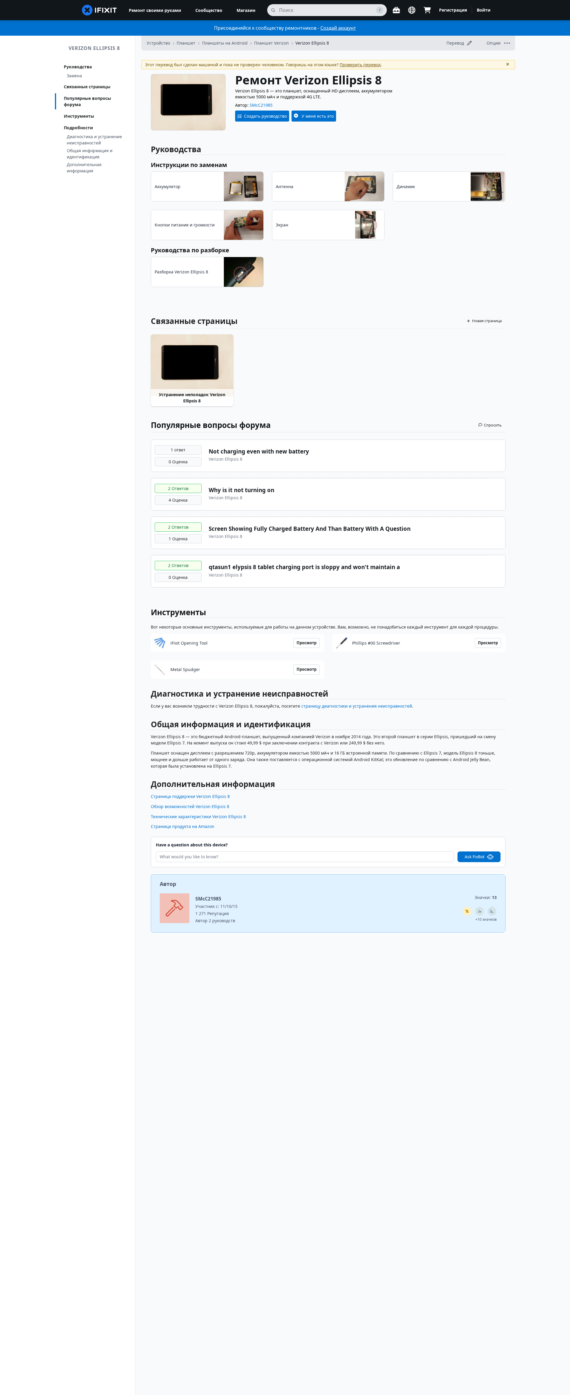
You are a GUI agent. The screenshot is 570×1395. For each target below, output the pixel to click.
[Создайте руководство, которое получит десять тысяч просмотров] (467, 911)
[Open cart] (427, 10)
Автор (168, 883)
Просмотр (306, 642)
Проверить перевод (360, 64)
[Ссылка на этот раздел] (148, 695)
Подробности (78, 127)
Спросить (493, 425)
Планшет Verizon (271, 43)
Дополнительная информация (84, 168)
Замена (74, 75)
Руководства (78, 67)
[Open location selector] (412, 10)
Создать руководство (265, 116)
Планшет (186, 43)
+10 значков (486, 919)
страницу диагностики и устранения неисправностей (356, 706)
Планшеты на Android (225, 43)
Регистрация (453, 10)
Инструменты (79, 116)
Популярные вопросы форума (87, 101)
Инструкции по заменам (189, 165)
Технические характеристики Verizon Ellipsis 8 (198, 816)
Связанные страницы (87, 86)
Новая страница (487, 320)
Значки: (486, 897)
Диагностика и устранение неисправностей (94, 140)
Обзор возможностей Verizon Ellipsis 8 (190, 806)
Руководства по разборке (190, 250)
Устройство (158, 43)
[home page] (99, 10)
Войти (483, 10)
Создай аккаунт (338, 28)
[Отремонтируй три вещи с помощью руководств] (479, 911)
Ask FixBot (474, 856)
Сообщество (208, 10)
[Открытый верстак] (396, 10)
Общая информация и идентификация (90, 154)
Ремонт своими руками (155, 10)
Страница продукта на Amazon (182, 826)
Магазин (246, 10)
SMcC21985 (261, 105)
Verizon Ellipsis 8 (94, 48)
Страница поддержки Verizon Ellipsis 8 (190, 796)
